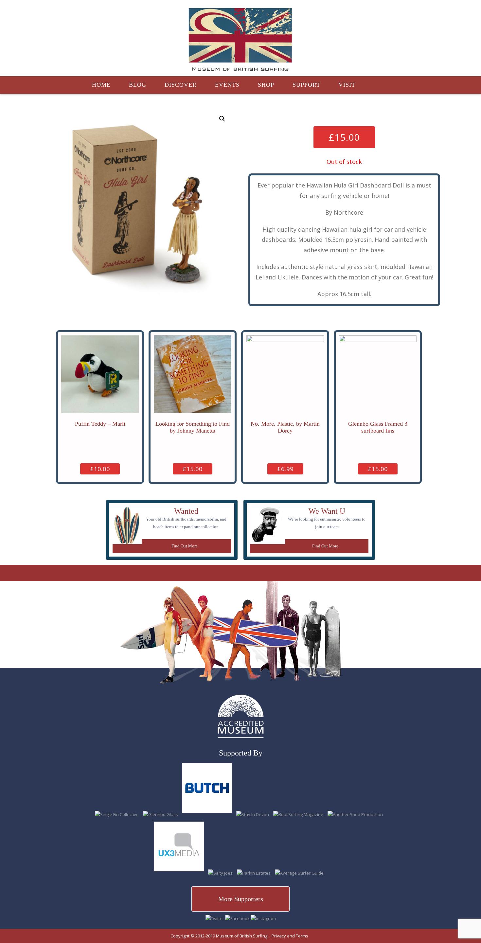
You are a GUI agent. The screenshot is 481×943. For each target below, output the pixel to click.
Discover (181, 84)
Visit (347, 84)
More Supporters (240, 898)
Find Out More (184, 545)
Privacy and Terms (290, 936)
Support (306, 84)
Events (227, 84)
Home (101, 84)
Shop (266, 84)
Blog (137, 84)
